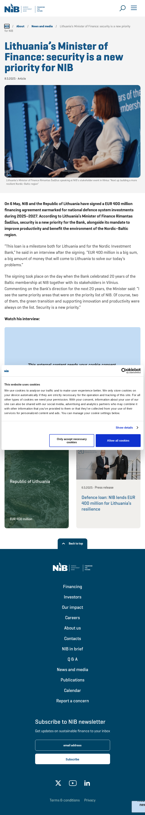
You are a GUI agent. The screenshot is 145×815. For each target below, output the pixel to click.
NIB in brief (72, 649)
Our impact (72, 607)
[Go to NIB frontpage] (25, 9)
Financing (72, 586)
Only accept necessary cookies (72, 440)
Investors (72, 597)
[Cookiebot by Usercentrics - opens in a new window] (124, 371)
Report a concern (72, 701)
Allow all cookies (118, 440)
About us (72, 628)
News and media (72, 669)
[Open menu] (133, 8)
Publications (72, 680)
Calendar (72, 690)
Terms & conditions (65, 800)
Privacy (90, 800)
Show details (124, 427)
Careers (72, 617)
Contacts (72, 638)
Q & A (73, 659)
